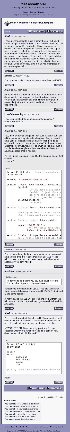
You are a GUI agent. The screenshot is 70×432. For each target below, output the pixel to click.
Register (41, 12)
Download (20, 427)
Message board (56, 427)
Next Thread (56, 397)
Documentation (32, 427)
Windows (23, 22)
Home (25, 12)
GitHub (49, 431)
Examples (44, 427)
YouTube (56, 431)
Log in (51, 15)
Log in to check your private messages (30, 15)
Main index (9, 427)
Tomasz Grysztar (32, 431)
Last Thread (45, 397)
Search (33, 12)
